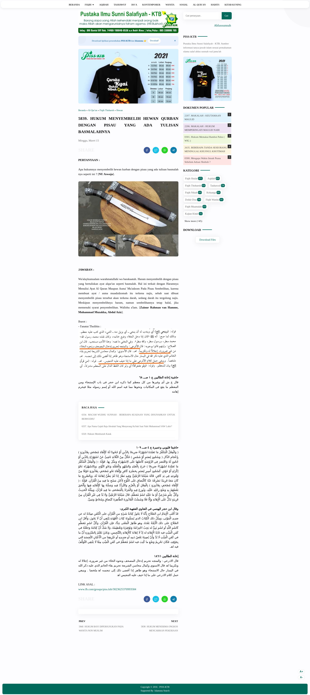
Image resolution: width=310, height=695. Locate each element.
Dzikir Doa (193, 199)
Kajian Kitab (193, 213)
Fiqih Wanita (214, 199)
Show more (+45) (193, 221)
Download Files (207, 239)
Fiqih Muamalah (195, 206)
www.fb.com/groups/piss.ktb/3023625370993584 (107, 589)
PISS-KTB (189, 36)
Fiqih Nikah (193, 192)
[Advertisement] (128, 660)
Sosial (184, 5)
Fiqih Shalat (193, 178)
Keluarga (213, 192)
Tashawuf (120, 5)
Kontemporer (151, 5)
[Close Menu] (175, 40)
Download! (154, 41)
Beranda (74, 5)
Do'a (134, 5)
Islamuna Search (162, 691)
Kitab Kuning (233, 5)
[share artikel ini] (147, 150)
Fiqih (89, 5)
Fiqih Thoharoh (195, 185)
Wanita (169, 5)
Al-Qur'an (199, 5)
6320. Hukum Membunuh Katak (96, 434)
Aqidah (103, 5)
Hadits (215, 5)
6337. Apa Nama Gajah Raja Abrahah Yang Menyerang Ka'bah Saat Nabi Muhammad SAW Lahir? (127, 426)
